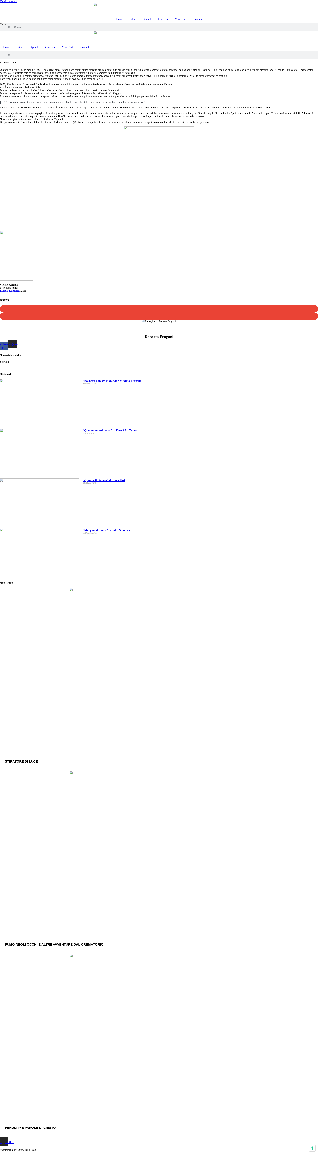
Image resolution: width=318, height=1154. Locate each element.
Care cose (163, 19)
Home (119, 19)
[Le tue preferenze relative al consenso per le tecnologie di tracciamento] (312, 1148)
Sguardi (147, 19)
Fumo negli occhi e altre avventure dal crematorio (54, 944)
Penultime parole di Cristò (30, 1127)
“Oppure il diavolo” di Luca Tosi (104, 480)
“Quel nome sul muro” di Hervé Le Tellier (110, 430)
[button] (159, 308)
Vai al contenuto (8, 1)
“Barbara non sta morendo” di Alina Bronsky (112, 380)
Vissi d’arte (181, 19)
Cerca (3, 24)
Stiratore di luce (21, 761)
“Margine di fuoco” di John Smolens (106, 530)
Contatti (197, 19)
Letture (133, 19)
